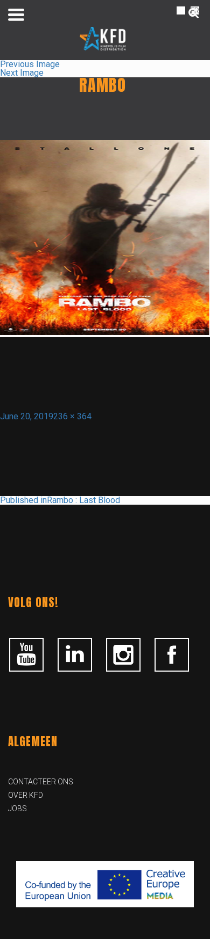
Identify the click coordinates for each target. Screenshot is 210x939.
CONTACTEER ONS (40, 781)
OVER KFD (25, 795)
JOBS (17, 808)
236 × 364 (72, 416)
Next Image (22, 73)
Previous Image (30, 64)
